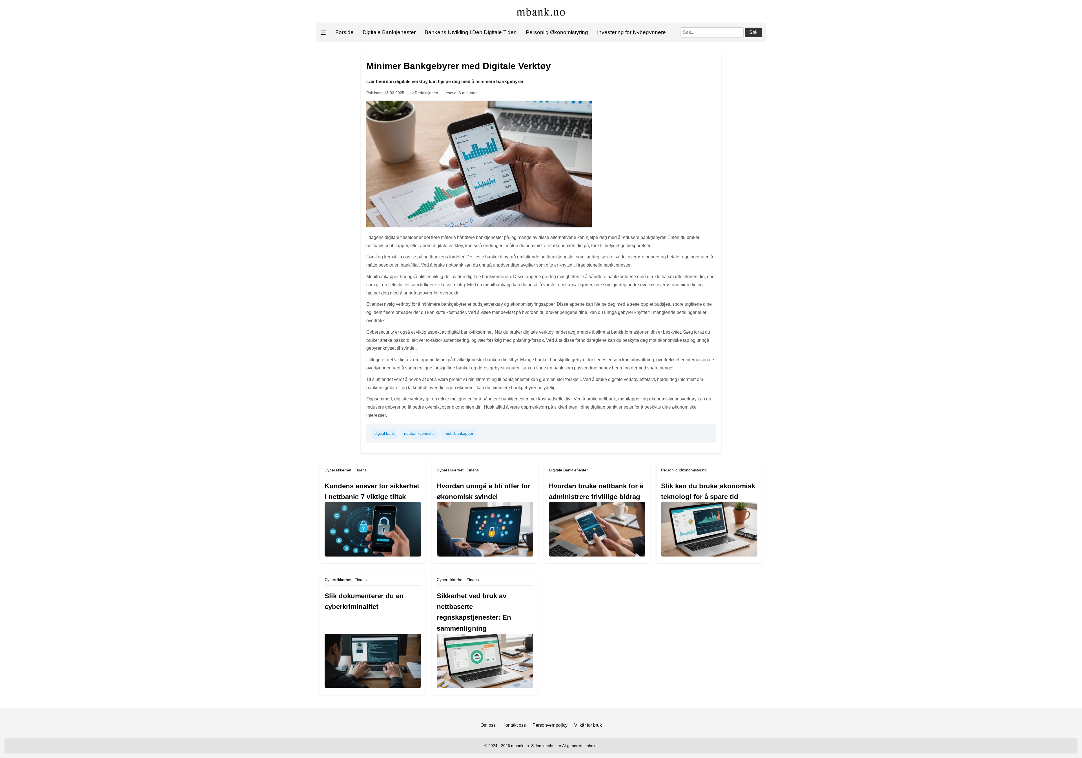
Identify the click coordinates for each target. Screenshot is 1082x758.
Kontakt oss (514, 725)
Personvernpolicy (550, 725)
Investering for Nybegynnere (631, 32)
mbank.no (541, 11)
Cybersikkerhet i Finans (346, 470)
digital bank (384, 433)
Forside (344, 32)
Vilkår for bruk (588, 725)
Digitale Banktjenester (389, 32)
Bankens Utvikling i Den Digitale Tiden (471, 32)
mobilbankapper (459, 433)
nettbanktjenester (419, 433)
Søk (753, 32)
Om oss (488, 725)
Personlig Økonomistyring (557, 32)
